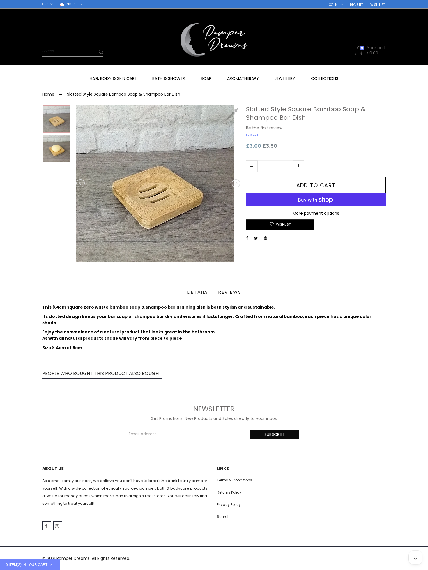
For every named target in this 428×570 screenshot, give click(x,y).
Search (223, 516)
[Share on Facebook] (247, 238)
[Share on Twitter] (256, 238)
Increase (298, 166)
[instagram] (57, 525)
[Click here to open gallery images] (235, 112)
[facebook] (46, 525)
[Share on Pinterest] (265, 238)
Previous (81, 183)
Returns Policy (229, 492)
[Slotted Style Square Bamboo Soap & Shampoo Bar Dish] (56, 119)
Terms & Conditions (234, 480)
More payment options (316, 213)
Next (235, 183)
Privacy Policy (229, 504)
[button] (252, 166)
